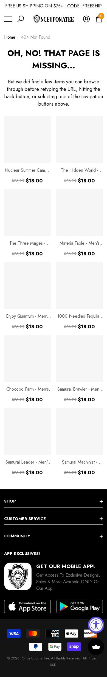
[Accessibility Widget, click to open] (96, 625)
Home (9, 37)
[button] (20, 19)
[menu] (8, 19)
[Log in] (86, 19)
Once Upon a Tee (35, 658)
